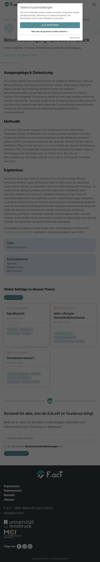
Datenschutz (75, 38)
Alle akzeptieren (50, 25)
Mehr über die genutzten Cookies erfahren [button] (48, 31)
